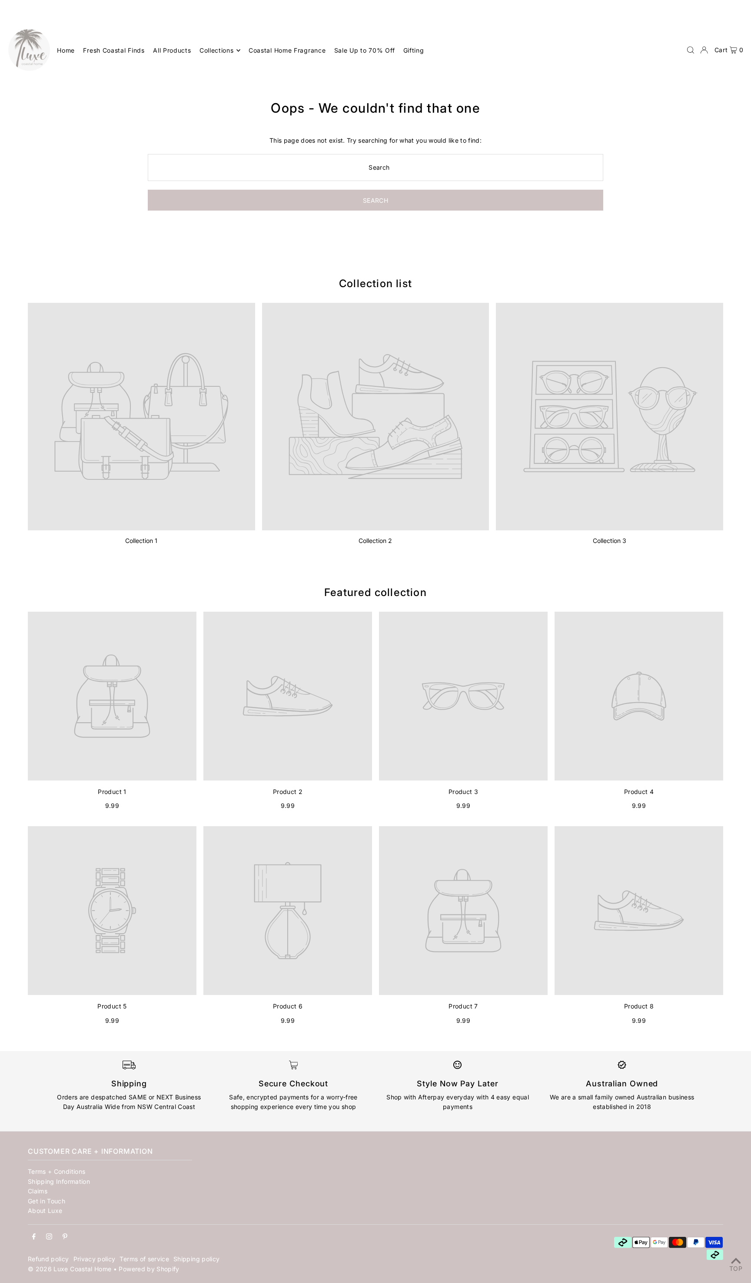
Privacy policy (94, 1259)
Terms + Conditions (56, 1171)
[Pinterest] (65, 1236)
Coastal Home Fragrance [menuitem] (287, 50)
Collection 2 (375, 540)
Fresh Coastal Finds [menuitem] (113, 50)
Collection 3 (609, 540)
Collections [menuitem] (216, 50)
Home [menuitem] (66, 50)
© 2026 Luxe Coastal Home (69, 1269)
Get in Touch (46, 1201)
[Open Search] (690, 50)
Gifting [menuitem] (413, 50)
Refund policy (48, 1259)
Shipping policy (196, 1259)
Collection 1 (141, 540)
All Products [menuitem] (172, 50)
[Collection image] (141, 416)
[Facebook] (34, 1236)
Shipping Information (59, 1181)
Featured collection (375, 592)
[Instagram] (49, 1236)
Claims (37, 1191)
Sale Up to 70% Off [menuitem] (364, 50)
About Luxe (45, 1210)
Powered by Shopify (149, 1269)
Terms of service (144, 1259)
